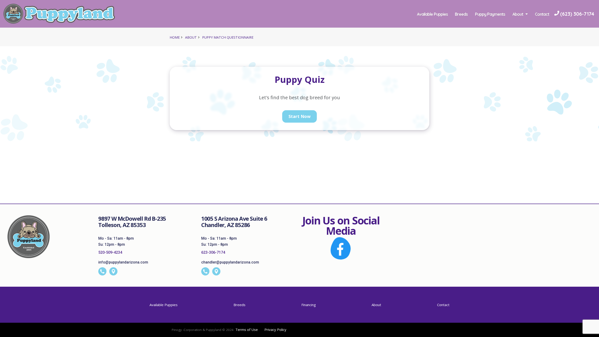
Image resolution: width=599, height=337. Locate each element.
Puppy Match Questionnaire (227, 37)
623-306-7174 (213, 252)
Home (175, 37)
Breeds (461, 14)
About (517, 14)
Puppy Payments (490, 14)
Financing (308, 304)
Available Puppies (432, 14)
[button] (591, 331)
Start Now (299, 116)
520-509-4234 (110, 252)
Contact (542, 14)
